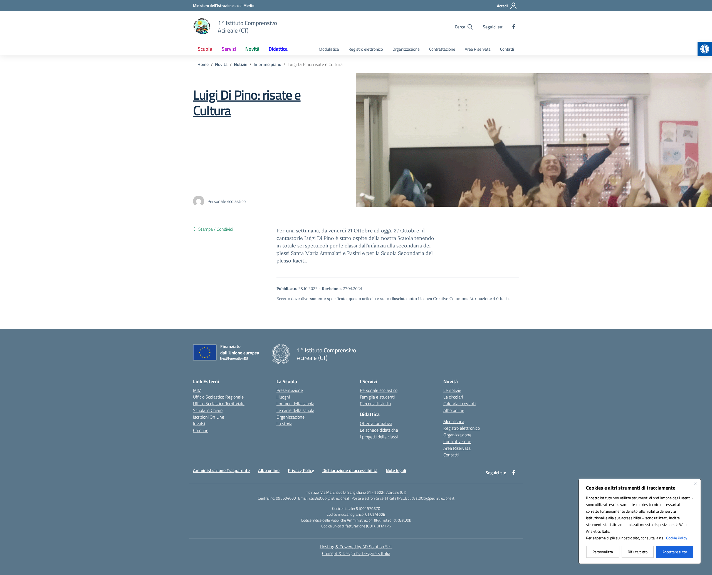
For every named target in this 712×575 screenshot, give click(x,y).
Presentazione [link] (289, 390)
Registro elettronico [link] (365, 49)
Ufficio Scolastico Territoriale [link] (218, 403)
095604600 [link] (286, 498)
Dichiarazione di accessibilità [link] (349, 470)
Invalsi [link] (199, 423)
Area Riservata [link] (478, 49)
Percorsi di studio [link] (375, 403)
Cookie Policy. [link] (677, 538)
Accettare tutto (674, 552)
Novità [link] (252, 49)
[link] (705, 49)
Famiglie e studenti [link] (377, 397)
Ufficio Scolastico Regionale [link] (218, 397)
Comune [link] (200, 430)
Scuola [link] (205, 49)
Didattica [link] (278, 49)
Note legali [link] (396, 470)
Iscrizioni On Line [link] (208, 417)
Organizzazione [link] (406, 49)
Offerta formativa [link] (376, 423)
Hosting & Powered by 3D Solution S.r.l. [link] (356, 546)
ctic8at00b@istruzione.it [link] (329, 498)
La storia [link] (284, 423)
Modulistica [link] (329, 49)
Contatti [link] (507, 49)
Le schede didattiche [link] (379, 430)
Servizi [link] (229, 49)
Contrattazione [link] (442, 49)
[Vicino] (695, 483)
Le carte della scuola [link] (295, 410)
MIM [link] (197, 390)
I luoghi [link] (283, 397)
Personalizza (602, 552)
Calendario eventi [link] (459, 403)
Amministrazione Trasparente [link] (221, 470)
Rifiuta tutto (637, 552)
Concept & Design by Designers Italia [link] (356, 553)
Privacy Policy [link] (301, 470)
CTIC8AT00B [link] (375, 514)
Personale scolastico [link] (378, 390)
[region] (639, 521)
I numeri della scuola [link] (295, 403)
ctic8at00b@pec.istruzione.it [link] (431, 498)
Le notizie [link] (452, 390)
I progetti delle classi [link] (379, 436)
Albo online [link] (453, 410)
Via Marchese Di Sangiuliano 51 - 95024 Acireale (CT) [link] (363, 492)
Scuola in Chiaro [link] (207, 410)
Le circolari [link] (453, 397)
